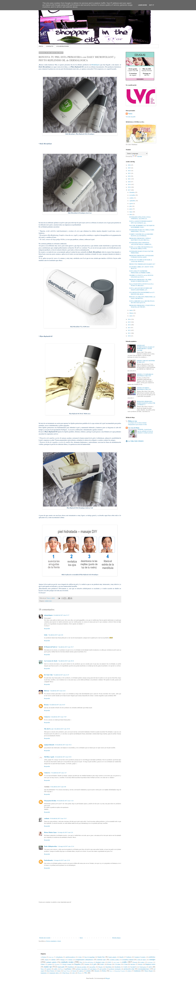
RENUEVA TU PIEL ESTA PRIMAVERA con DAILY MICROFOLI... (142, 297)
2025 (129, 168)
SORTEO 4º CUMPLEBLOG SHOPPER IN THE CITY (145, 375)
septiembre (132, 200)
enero (131, 316)
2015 (129, 322)
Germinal (57, 964)
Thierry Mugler (148, 971)
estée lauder (116, 962)
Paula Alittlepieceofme (50, 846)
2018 (129, 187)
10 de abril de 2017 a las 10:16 (63, 757)
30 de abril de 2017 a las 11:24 (65, 800)
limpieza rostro (150, 964)
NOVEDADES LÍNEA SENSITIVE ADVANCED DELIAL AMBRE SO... (140, 243)
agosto (131, 203)
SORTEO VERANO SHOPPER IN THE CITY (146, 361)
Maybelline (108, 967)
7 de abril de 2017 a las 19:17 (66, 647)
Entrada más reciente (44, 938)
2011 (129, 333)
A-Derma (43, 957)
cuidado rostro (48, 601)
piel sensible (103, 969)
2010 (129, 336)
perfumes (68, 969)
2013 (129, 327)
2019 (129, 184)
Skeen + (111, 971)
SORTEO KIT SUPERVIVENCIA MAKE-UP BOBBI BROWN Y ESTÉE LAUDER (145, 347)
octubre (131, 198)
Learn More (142, 5)
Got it (151, 5)
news (150, 967)
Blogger (107, 978)
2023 (129, 173)
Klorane (109, 964)
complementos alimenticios (84, 959)
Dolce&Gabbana (89, 962)
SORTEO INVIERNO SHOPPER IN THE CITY (144, 388)
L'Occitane (117, 964)
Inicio (81, 938)
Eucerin (135, 962)
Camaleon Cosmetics (140, 957)
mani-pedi (61, 967)
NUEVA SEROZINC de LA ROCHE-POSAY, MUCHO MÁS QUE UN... (142, 301)
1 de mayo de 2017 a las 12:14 (66, 846)
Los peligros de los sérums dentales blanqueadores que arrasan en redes (137, 423)
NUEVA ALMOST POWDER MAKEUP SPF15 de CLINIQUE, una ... (140, 222)
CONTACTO (49, 46)
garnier (50, 964)
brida (45, 635)
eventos (142, 962)
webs (73, 973)
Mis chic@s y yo (48, 729)
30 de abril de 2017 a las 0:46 (58, 787)
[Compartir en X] (67, 598)
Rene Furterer (50, 971)
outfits (55, 969)
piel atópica (93, 969)
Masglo (100, 967)
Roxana (46, 705)
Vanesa (130, 114)
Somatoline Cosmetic (120, 971)
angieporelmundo (49, 745)
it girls (94, 964)
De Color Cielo (48, 675)
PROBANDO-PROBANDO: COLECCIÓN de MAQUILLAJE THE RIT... (142, 306)
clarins (53, 959)
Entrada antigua (116, 938)
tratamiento (44, 973)
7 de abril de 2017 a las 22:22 (57, 691)
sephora (81, 971)
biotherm (128, 957)
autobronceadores (70, 957)
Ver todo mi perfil (130, 117)
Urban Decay (65, 973)
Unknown (47, 717)
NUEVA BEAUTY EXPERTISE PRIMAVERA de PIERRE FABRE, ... (140, 271)
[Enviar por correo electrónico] (62, 598)
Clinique (62, 960)
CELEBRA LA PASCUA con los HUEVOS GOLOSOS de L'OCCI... (141, 276)
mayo (131, 212)
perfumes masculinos (81, 969)
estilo (124, 962)
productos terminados (115, 969)
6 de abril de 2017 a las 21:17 (61, 615)
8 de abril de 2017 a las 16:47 (57, 704)
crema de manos (141, 960)
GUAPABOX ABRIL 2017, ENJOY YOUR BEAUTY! (141, 267)
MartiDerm (71, 967)
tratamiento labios (54, 973)
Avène (80, 957)
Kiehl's (102, 964)
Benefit (121, 957)
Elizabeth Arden (100, 962)
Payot (61, 969)
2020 (129, 182)
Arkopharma (59, 957)
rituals (58, 971)
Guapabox (77, 964)
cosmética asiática (114, 960)
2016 (129, 319)
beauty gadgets (112, 957)
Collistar (70, 960)
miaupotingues (48, 615)
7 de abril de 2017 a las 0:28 (55, 635)
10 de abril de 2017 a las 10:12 (63, 745)
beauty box (101, 957)
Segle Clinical (66, 971)
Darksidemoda (48, 860)
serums (88, 971)
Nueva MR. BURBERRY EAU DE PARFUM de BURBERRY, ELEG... (141, 226)
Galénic (43, 964)
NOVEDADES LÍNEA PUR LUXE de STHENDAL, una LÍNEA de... (140, 217)
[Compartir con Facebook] (69, 598)
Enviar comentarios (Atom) (53, 941)
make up (48, 966)
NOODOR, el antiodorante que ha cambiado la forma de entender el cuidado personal (145, 431)
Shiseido (96, 971)
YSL (85, 973)
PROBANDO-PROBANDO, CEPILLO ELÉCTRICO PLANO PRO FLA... (140, 239)
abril (130, 214)
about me (51, 957)
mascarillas (92, 967)
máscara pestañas (81, 967)
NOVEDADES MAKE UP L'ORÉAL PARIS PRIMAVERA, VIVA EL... (141, 230)
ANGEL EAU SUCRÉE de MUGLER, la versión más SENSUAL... (140, 260)
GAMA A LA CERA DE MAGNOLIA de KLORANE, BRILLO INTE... (141, 247)
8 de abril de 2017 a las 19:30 (62, 729)
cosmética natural (128, 959)
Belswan (46, 691)
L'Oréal (125, 964)
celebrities (152, 957)
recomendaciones (143, 969)
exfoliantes (150, 962)
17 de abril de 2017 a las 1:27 (58, 773)
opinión (49, 969)
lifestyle (140, 964)
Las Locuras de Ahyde (50, 661)
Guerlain (86, 964)
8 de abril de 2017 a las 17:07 (58, 717)
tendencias (137, 971)
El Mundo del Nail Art (50, 647)
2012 (129, 330)
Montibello (117, 967)
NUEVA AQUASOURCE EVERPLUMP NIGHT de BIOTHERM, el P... (140, 289)
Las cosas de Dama (133, 428)
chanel (46, 960)
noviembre (132, 195)
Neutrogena (143, 967)
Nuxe (42, 969)
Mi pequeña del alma (50, 801)
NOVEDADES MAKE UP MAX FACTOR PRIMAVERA (141, 252)
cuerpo (152, 959)
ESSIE (109, 962)
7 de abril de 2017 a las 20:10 (66, 661)
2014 (129, 325)
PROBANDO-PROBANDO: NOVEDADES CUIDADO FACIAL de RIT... (141, 256)
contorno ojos (101, 959)
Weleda (79, 973)
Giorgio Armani (66, 964)
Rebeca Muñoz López (50, 832)
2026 (129, 165)
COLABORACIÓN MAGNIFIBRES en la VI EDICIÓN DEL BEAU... (141, 293)
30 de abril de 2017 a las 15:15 (58, 818)
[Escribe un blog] (65, 598)
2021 (129, 179)
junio (130, 209)
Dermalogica (95, 65)
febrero (131, 313)
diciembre (132, 192)
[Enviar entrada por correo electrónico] (58, 598)
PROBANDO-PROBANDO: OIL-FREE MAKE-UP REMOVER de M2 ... (140, 280)
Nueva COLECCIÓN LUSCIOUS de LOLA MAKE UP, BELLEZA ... (141, 284)
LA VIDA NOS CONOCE (135, 441)
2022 (129, 176)
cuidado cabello (51, 962)
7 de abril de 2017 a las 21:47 (61, 675)
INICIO (41, 46)
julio (130, 206)
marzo (131, 310)
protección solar (129, 969)
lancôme (133, 964)
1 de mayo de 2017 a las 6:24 (65, 832)
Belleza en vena (132, 421)
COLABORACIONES (62, 46)
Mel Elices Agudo (49, 757)
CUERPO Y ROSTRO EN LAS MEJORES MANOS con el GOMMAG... (141, 235)
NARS (125, 967)
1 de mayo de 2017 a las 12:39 (61, 860)
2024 (129, 170)
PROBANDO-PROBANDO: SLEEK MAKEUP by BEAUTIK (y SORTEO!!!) (146, 403)
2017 (129, 190)
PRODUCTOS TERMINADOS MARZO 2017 (142, 264)
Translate (139, 156)
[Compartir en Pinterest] (71, 598)
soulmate (46, 818)
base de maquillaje (89, 957)
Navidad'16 (133, 967)
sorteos (129, 971)
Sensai (74, 971)
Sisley (104, 971)
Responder (47, 628)
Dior (81, 962)
